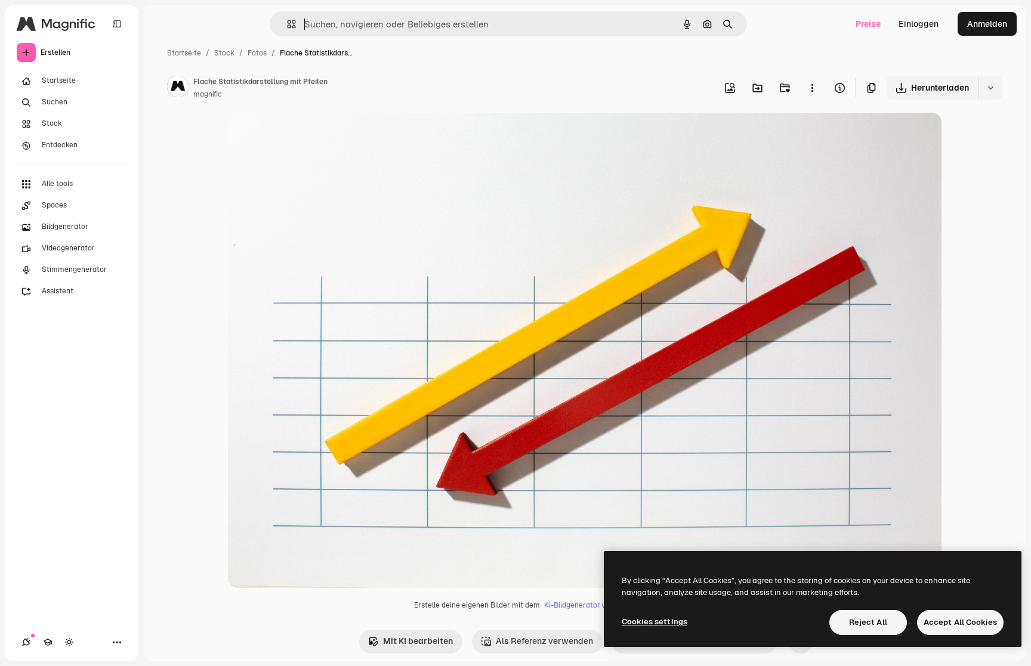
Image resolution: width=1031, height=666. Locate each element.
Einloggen (919, 23)
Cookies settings (654, 622)
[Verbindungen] (26, 642)
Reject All (868, 622)
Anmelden (987, 23)
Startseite (184, 53)
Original (304, 135)
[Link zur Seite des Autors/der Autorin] (178, 88)
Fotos (257, 53)
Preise (868, 23)
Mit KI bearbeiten (418, 641)
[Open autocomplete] (286, 24)
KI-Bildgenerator (572, 605)
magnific (207, 94)
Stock (224, 53)
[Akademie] (47, 642)
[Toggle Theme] (69, 642)
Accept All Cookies (960, 622)
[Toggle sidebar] (116, 23)
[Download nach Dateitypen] (990, 88)
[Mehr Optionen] (812, 88)
